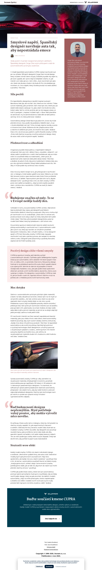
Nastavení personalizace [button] (51, 549)
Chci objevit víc (51, 519)
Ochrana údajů (51, 547)
